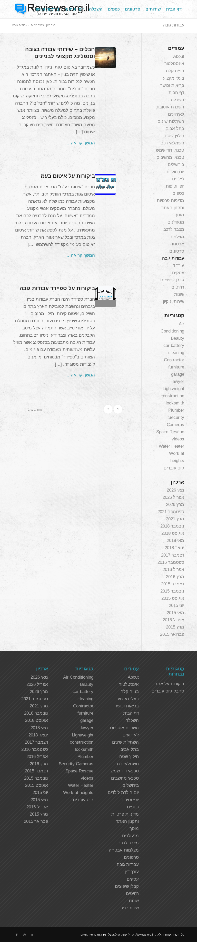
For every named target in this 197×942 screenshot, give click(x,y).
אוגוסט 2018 (172, 533)
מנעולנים (176, 222)
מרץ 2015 (175, 627)
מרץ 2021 (175, 518)
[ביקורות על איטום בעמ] (105, 184)
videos (178, 439)
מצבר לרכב (173, 229)
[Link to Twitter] (32, 935)
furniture (176, 367)
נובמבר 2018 (172, 526)
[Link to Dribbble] (24, 935)
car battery (173, 345)
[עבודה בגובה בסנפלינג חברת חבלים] (105, 57)
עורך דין (177, 265)
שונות (179, 294)
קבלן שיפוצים (172, 280)
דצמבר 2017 (172, 555)
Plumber (176, 410)
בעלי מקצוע (173, 78)
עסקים (178, 272)
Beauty (177, 338)
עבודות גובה (173, 25)
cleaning (176, 352)
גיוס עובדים (174, 468)
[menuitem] (173, 9)
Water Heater (171, 446)
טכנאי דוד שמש (170, 150)
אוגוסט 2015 (172, 598)
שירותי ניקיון (173, 301)
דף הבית (176, 92)
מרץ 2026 (175, 504)
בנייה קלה (175, 70)
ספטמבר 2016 (170, 562)
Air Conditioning (78, 677)
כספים (178, 193)
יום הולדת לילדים (123, 792)
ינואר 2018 (174, 547)
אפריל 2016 (173, 569)
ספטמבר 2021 (170, 511)
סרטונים (176, 251)
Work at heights (78, 792)
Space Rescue (170, 431)
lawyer (178, 381)
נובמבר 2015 (172, 591)
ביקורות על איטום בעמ (68, 176)
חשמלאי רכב (172, 143)
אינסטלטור (174, 63)
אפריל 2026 (173, 497)
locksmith (175, 403)
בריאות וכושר (172, 85)
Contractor (174, 359)
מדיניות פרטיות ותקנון (93, 934)
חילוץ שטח (174, 135)
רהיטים (177, 287)
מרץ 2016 (175, 576)
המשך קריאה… (80, 143)
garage (177, 374)
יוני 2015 (176, 605)
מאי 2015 (175, 612)
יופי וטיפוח (175, 186)
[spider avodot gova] (105, 296)
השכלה (177, 99)
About (178, 56)
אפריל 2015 (173, 619)
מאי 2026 (175, 490)
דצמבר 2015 (172, 583)
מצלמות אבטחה (124, 850)
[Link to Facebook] (17, 935)
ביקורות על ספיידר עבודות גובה (57, 288)
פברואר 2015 (172, 634)
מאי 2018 (175, 540)
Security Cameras (76, 763)
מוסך (179, 215)
